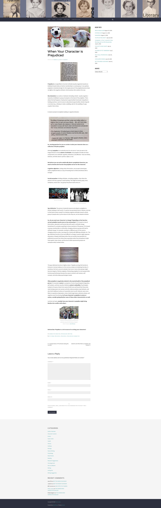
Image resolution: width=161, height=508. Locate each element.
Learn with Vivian (76, 19)
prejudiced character (73, 336)
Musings (50, 448)
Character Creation (54, 333)
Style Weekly (72, 323)
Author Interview (52, 431)
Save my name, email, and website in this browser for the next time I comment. (67, 406)
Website (50, 396)
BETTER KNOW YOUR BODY (101, 61)
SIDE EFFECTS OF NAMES (61, 486)
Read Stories (51, 455)
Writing (70, 333)
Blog (54, 19)
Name (49, 382)
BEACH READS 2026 (99, 30)
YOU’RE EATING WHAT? (100, 37)
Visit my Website (51, 465)
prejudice (63, 336)
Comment (51, 361)
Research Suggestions (53, 460)
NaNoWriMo (98, 35)
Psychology (64, 333)
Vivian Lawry (50, 488)
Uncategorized (51, 463)
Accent (63, 505)
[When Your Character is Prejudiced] (69, 37)
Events (49, 436)
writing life (50, 470)
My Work (59, 19)
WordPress (55, 505)
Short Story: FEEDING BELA (101, 55)
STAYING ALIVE (98, 33)
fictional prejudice (54, 336)
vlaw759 (65, 59)
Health (49, 441)
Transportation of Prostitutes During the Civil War (58, 344)
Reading (50, 458)
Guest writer (51, 438)
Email (49, 389)
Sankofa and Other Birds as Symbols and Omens (80, 344)
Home (49, 19)
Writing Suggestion (52, 473)
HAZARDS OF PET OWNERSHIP (102, 50)
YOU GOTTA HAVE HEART (101, 46)
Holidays (50, 446)
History (49, 443)
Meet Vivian (66, 19)
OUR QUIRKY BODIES (100, 59)
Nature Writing (51, 451)
